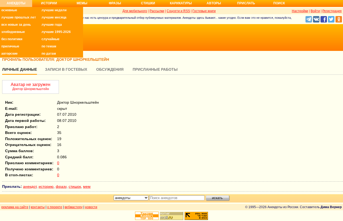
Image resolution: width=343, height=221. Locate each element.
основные (9, 10)
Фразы (115, 3)
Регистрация (332, 11)
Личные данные (19, 69)
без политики (11, 39)
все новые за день (16, 25)
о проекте (54, 207)
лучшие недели (54, 10)
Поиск (279, 3)
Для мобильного (134, 11)
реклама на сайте (14, 207)
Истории (49, 3)
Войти (315, 11)
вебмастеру (74, 207)
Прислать (246, 3)
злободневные (13, 32)
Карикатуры (181, 3)
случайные (50, 39)
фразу (61, 186)
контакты (38, 207)
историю (46, 186)
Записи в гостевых (66, 69)
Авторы (214, 3)
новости (91, 207)
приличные (10, 46)
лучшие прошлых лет (18, 17)
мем (87, 186)
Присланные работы (155, 69)
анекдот (29, 186)
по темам (49, 46)
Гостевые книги (204, 11)
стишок (75, 186)
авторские (9, 53)
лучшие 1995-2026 (56, 32)
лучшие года (52, 25)
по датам (49, 53)
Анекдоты (16, 3)
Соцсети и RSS (178, 11)
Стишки (148, 3)
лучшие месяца (54, 17)
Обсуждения (110, 69)
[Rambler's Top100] (147, 216)
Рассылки (157, 11)
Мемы (82, 3)
